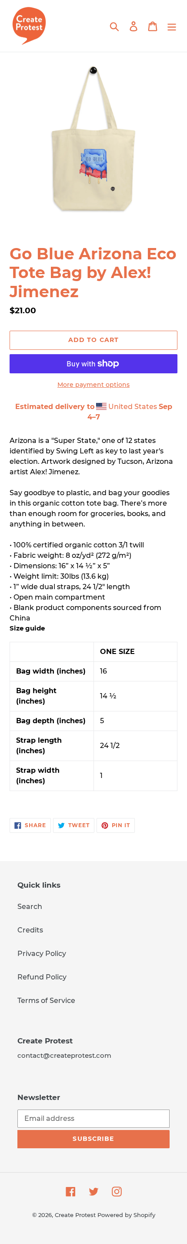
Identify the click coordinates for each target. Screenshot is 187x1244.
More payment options (93, 385)
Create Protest (75, 1214)
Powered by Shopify (126, 1214)
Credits (30, 930)
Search (29, 906)
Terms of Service (46, 1000)
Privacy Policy (41, 953)
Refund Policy (42, 977)
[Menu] (171, 25)
